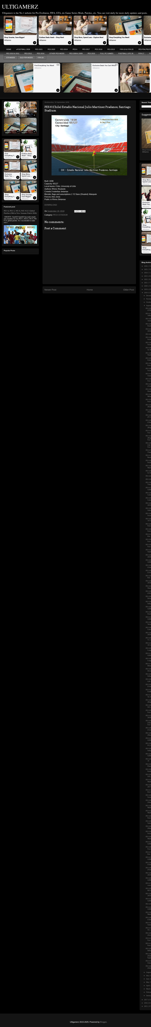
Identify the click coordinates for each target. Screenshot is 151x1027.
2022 (146, 279)
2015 (146, 1006)
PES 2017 (86, 49)
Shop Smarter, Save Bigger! (14, 37)
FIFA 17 (141, 53)
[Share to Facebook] (82, 211)
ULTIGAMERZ (20, 6)
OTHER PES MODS (56, 53)
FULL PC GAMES (106, 53)
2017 (146, 1000)
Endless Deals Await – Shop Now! (51, 37)
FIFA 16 (41, 57)
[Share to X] (80, 211)
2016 (146, 1003)
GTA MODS (10, 57)
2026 (146, 266)
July (147, 975)
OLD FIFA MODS (26, 57)
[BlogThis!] (77, 211)
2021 (146, 283)
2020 (146, 286)
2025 (146, 269)
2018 (146, 293)
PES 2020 (51, 49)
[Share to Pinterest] (84, 211)
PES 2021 (39, 49)
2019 (146, 289)
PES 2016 (40, 53)
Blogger (103, 1022)
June (148, 979)
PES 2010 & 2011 (12, 53)
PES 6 (75, 49)
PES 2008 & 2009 (76, 53)
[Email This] (75, 211)
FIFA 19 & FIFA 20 (126, 49)
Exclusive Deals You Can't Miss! (104, 65)
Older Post (128, 289)
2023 (146, 276)
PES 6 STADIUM (60, 215)
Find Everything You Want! (44, 65)
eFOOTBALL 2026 (23, 49)
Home (90, 289)
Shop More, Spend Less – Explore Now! (88, 37)
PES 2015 (91, 53)
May (148, 982)
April (148, 985)
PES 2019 (64, 49)
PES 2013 (111, 49)
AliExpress (7, 40)
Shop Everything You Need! (119, 37)
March (148, 989)
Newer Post (50, 289)
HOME (8, 49)
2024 (146, 273)
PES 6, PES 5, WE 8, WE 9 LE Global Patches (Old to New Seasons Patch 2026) (20, 212)
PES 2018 (98, 49)
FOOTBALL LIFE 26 (125, 53)
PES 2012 (28, 53)
